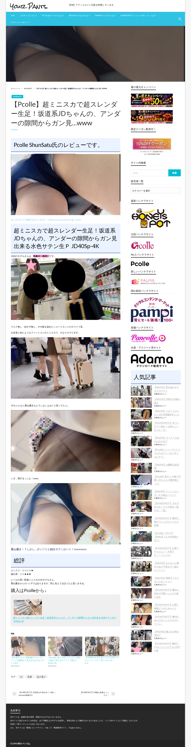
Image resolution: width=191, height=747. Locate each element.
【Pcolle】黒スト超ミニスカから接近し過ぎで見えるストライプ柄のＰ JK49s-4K (64, 660)
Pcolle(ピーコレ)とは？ (53, 15)
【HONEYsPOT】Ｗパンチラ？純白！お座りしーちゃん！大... (166, 426)
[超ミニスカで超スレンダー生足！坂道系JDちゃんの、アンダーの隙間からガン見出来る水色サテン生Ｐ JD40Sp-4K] (28, 607)
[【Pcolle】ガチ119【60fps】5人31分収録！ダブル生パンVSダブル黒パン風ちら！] (141, 536)
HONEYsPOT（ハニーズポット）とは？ (138, 15)
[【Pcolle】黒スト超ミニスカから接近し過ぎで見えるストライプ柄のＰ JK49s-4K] (65, 646)
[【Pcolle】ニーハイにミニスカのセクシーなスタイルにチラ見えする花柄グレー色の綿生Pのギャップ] (141, 453)
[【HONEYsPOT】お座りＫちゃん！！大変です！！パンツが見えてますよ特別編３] (141, 551)
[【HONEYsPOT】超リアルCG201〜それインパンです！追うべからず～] (102, 646)
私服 (29, 676)
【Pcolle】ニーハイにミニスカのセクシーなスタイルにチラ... (167, 453)
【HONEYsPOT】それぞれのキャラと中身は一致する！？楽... (166, 507)
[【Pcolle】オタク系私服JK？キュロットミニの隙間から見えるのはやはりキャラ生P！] (28, 646)
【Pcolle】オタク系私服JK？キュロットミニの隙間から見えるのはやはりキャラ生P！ (27, 660)
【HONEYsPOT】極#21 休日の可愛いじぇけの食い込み (167, 593)
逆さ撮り (41, 676)
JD (21, 676)
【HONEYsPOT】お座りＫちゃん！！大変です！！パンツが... (166, 551)
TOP (12, 15)
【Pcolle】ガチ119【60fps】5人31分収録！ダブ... (166, 536)
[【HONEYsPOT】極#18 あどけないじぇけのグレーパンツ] (141, 620)
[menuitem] (12, 15)
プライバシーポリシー (20, 22)
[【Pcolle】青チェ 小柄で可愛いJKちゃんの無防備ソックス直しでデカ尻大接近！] (141, 480)
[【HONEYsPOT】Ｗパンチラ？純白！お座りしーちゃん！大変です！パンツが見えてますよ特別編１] (141, 426)
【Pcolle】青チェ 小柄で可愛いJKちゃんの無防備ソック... (167, 480)
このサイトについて (28, 15)
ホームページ (15, 88)
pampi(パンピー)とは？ (105, 15)
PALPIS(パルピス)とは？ (79, 15)
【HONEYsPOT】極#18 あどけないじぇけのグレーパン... (167, 620)
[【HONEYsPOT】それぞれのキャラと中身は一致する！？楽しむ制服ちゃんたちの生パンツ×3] (141, 506)
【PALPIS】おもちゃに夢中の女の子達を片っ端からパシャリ (166, 566)
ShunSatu (28, 88)
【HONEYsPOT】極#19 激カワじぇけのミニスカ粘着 (167, 521)
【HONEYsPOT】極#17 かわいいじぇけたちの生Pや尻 (167, 647)
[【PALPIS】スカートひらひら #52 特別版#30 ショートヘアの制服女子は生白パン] (141, 414)
